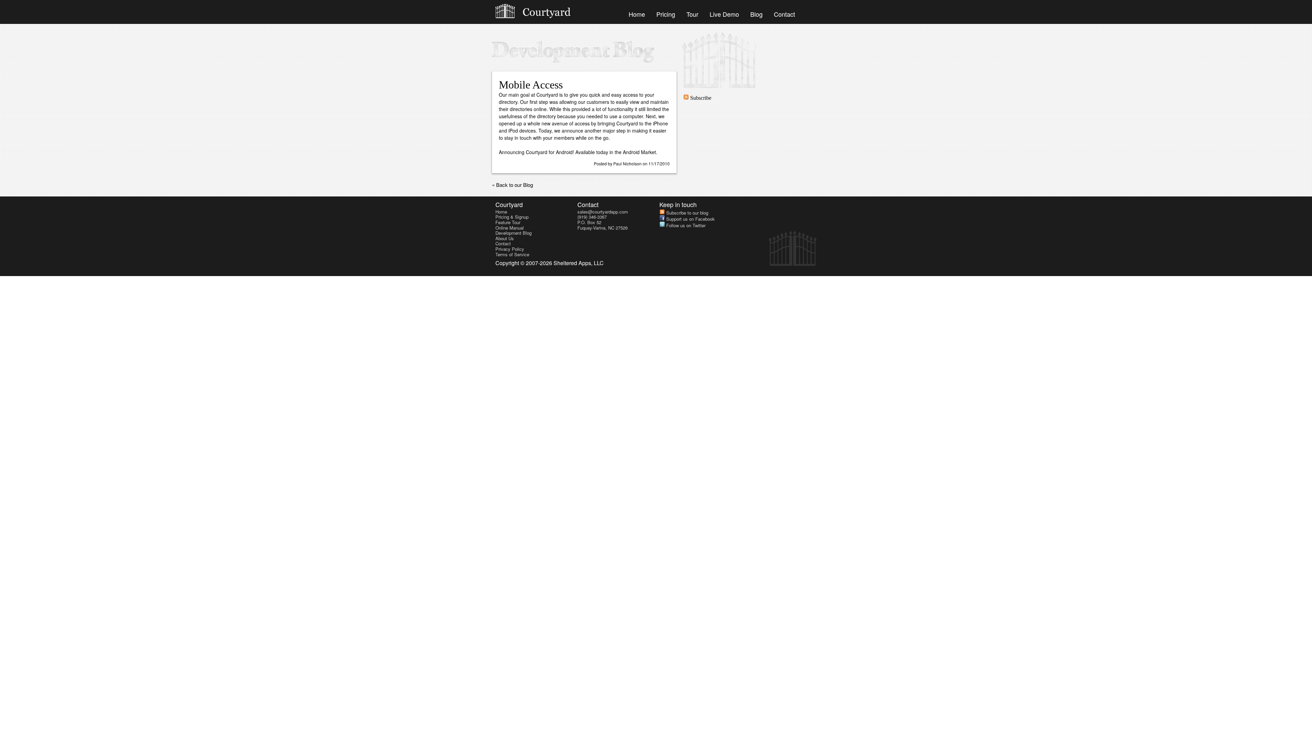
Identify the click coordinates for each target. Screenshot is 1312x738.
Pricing (665, 14)
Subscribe (700, 98)
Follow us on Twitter (685, 225)
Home (637, 14)
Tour (692, 14)
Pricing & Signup (512, 217)
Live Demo (724, 14)
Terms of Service (512, 254)
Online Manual (509, 227)
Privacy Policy (509, 249)
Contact (784, 14)
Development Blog (513, 233)
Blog (756, 14)
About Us (504, 238)
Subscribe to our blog (686, 212)
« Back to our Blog (512, 184)
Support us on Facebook (690, 219)
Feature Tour (507, 222)
